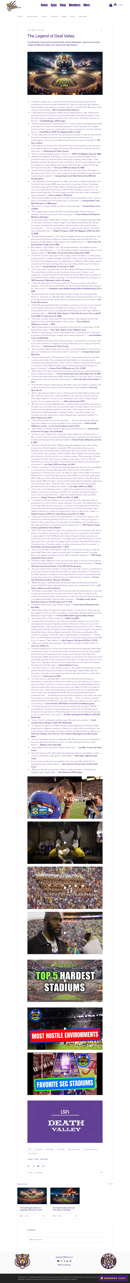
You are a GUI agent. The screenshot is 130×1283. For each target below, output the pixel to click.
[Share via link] (43, 1166)
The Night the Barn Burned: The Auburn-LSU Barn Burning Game (64, 1209)
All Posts (20, 16)
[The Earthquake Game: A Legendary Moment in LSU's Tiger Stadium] (32, 1196)
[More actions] (101, 30)
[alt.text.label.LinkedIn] (67, 1261)
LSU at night (61, 1149)
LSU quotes (38, 1149)
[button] (53, 4)
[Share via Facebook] (28, 1166)
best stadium (33, 1153)
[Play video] (65, 797)
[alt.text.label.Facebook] (64, 1261)
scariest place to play (90, 1149)
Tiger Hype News (32, 16)
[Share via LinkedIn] (38, 1166)
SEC (30, 1149)
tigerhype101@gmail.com (64, 1257)
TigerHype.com (22, 1277)
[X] (61, 1261)
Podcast (44, 16)
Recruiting (54, 16)
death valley (49, 1149)
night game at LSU (74, 1149)
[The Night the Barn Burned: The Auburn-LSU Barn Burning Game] (65, 1196)
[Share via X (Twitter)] (33, 1166)
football (64, 16)
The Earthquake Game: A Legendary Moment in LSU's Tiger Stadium (31, 1209)
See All (110, 1184)
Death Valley (83, 16)
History (72, 16)
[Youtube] (58, 1261)
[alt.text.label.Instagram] (70, 1261)
